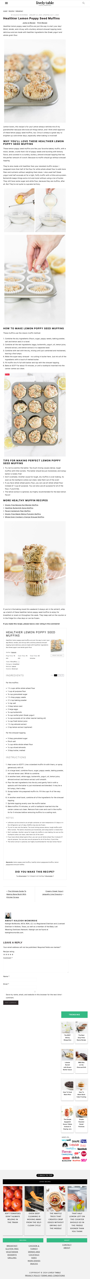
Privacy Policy (33, 1276)
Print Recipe (42, 23)
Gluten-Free (12, 1249)
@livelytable (22, 876)
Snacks (34, 1264)
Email (6, 984)
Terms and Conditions (53, 1276)
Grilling (12, 1258)
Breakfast (19, 11)
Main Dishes (34, 1261)
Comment (8, 958)
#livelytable (48, 876)
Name (6, 976)
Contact (67, 1245)
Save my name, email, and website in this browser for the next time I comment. (34, 996)
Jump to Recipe (29, 23)
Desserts (12, 1255)
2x (59, 675)
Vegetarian (12, 1252)
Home (5, 11)
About (67, 1248)
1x (55, 675)
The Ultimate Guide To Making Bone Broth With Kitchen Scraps (16, 894)
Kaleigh (13, 652)
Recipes (11, 11)
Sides (34, 1258)
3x (62, 675)
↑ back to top (45, 1175)
